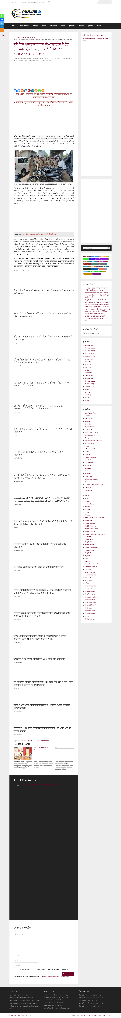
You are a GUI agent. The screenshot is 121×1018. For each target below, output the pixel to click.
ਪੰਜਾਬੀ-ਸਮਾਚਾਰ (44, 741)
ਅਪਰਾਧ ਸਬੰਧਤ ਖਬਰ (33, 60)
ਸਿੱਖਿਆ (50, 2)
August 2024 (89, 359)
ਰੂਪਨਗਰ (90, 26)
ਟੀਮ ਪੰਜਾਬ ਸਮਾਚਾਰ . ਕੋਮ (87, 1015)
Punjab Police (22, 60)
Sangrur (87, 561)
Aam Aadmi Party (90, 413)
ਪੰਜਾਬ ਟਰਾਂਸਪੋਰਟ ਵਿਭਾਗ (91, 597)
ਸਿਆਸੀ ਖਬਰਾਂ (88, 580)
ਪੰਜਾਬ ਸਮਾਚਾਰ (24, 26)
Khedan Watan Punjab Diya (94, 485)
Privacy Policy (13, 2)
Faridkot (87, 446)
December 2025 (90, 345)
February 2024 (89, 375)
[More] (42, 90)
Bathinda (88, 424)
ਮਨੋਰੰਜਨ (87, 616)
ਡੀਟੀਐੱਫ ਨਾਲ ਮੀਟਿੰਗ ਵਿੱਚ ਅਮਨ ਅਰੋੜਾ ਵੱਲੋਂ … (21, 998)
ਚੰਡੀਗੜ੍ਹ (35, 26)
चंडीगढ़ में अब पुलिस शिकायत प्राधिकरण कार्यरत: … (57, 1008)
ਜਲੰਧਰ (63, 26)
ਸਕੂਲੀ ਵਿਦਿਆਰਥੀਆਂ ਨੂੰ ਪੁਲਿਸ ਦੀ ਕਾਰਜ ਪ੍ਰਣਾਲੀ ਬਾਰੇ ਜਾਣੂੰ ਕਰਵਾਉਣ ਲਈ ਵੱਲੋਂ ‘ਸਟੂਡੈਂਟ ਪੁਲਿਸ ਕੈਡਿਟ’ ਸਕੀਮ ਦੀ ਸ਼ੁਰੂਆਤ (23, 765)
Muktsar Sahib (89, 504)
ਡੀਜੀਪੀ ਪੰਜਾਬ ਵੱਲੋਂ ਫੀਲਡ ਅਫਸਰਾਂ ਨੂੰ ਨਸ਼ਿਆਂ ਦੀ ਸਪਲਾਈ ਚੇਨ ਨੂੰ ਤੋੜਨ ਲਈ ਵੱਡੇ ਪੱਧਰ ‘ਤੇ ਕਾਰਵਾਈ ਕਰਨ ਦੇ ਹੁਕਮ (43, 765)
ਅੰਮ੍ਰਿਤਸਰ (53, 26)
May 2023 (88, 395)
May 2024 (88, 367)
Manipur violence (90, 493)
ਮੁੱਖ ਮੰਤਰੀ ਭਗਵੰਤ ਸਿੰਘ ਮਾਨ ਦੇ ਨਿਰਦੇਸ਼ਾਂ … (90, 995)
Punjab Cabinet (90, 523)
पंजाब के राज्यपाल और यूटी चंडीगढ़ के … (54, 1003)
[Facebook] (15, 90)
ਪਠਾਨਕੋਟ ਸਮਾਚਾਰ (90, 611)
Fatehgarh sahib (90, 449)
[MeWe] (32, 90)
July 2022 (88, 397)
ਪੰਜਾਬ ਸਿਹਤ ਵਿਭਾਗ (90, 594)
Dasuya (87, 438)
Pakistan (87, 507)
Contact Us (23, 2)
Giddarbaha (88, 465)
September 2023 (90, 386)
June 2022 (88, 400)
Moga (86, 498)
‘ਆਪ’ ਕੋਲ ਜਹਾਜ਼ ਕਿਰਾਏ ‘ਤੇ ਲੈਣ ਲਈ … (89, 1000)
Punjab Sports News (91, 547)
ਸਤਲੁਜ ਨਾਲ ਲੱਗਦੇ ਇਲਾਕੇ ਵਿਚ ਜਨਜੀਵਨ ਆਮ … (91, 998)
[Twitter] (18, 90)
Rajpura (87, 556)
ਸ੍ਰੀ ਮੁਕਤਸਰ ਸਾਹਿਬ (90, 586)
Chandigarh (88, 429)
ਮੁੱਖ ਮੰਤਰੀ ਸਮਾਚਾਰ (90, 619)
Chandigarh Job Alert (91, 432)
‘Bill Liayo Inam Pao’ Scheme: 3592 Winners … (24, 1003)
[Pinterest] (29, 90)
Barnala (87, 421)
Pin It (3, 36)
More (99, 26)
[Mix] (36, 90)
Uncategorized (90, 572)
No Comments (47, 60)
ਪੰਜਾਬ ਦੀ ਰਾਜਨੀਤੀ (90, 600)
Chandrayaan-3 (90, 435)
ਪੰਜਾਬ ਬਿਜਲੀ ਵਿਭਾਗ (90, 602)
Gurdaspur (88, 468)
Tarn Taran (88, 569)
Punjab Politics (89, 545)
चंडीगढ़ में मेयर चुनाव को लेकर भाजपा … (54, 1005)
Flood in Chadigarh (91, 457)
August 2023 (89, 389)
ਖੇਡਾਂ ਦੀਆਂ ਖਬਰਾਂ (89, 589)
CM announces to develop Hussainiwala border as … (25, 1007)
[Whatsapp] (39, 90)
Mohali (87, 501)
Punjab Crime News (28, 37)
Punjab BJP (88, 520)
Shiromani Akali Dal (91, 567)
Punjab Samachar (33, 741)
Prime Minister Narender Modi (94, 518)
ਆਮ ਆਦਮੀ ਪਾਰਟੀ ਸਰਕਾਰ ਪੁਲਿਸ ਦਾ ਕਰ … (21, 995)
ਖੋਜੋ (108, 248)
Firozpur (87, 454)
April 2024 (88, 370)
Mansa (87, 496)
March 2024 (88, 373)
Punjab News (89, 539)
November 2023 (90, 381)
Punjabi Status (89, 553)
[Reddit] (22, 90)
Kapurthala (88, 476)
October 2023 (89, 384)
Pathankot (88, 509)
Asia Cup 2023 (89, 418)
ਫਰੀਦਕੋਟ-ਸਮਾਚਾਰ (90, 613)
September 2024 (90, 356)
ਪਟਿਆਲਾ (81, 26)
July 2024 (88, 362)
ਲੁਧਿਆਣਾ (71, 26)
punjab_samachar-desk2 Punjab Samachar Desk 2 (31, 58)
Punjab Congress (90, 526)
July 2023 (88, 392)
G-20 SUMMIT (89, 462)
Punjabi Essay (89, 550)
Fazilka (87, 451)
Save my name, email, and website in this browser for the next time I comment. (42, 970)
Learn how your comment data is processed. (54, 976)
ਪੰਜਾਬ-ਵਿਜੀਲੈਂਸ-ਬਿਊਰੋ (91, 605)
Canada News (89, 427)
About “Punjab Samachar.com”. (37, 2)
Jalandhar (88, 474)
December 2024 (90, 348)
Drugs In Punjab (90, 443)
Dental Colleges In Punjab (93, 440)
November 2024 (90, 351)
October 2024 (89, 353)
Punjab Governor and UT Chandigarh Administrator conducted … (56, 999)
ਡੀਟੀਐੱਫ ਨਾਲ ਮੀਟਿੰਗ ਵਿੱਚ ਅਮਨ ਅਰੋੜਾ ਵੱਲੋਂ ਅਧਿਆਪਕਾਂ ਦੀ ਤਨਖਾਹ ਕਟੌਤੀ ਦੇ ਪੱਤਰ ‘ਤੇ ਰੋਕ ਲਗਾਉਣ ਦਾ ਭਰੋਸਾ (97, 295)
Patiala (87, 512)
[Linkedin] (25, 90)
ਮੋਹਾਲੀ (44, 26)
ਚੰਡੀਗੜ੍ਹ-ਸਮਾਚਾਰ (90, 591)
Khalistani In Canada (91, 479)
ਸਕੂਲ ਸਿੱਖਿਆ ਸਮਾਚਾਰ (91, 578)
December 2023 (90, 378)
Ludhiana (88, 487)
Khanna (87, 482)
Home (14, 26)
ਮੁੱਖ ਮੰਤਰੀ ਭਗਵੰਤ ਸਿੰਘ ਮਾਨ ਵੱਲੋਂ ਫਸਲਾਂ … (90, 1006)
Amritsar (87, 416)
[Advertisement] (44, 75)
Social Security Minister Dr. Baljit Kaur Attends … (24, 1000)
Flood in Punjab (90, 460)
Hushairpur (88, 471)
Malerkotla (88, 490)
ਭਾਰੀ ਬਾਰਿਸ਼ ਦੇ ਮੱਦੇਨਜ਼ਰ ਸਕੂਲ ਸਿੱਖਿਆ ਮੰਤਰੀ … (91, 1003)
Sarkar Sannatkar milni (92, 564)
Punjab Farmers (90, 531)
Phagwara (88, 515)
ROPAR (87, 558)
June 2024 (88, 364)
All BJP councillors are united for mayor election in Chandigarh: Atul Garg (96, 318)
